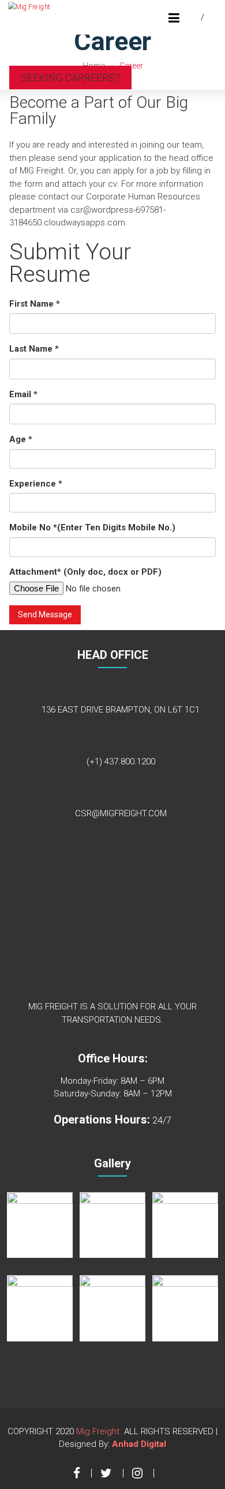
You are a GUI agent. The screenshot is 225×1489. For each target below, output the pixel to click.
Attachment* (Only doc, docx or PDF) (85, 572)
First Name (34, 304)
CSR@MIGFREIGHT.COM (121, 813)
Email (23, 394)
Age (20, 439)
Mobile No (92, 527)
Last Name (34, 349)
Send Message (45, 614)
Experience (35, 483)
